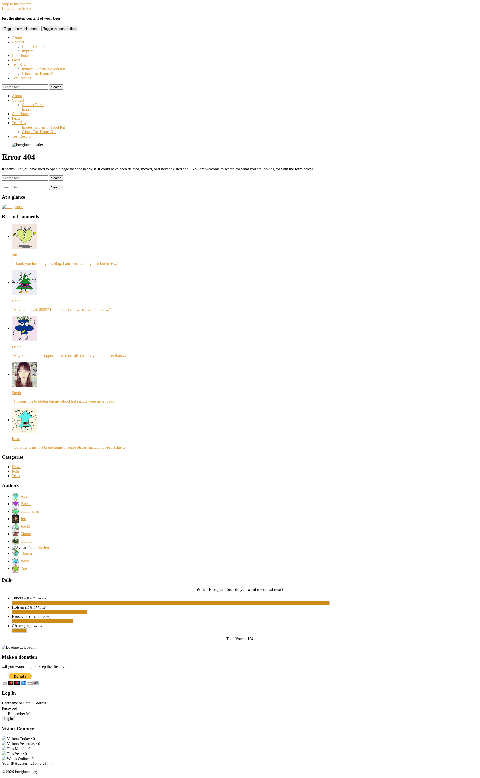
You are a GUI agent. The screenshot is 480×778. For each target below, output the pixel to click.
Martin (26, 534)
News (16, 467)
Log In (8, 719)
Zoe (24, 568)
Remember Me (20, 714)
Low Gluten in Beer (18, 8)
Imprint (28, 51)
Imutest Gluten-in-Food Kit (43, 69)
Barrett (26, 504)
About (17, 37)
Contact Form (33, 46)
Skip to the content (17, 4)
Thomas (27, 553)
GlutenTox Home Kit (39, 73)
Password (9, 708)
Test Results (21, 78)
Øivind (26, 541)
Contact (18, 42)
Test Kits (19, 64)
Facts (16, 60)
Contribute (20, 55)
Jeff (23, 519)
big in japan (30, 511)
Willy (25, 561)
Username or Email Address (24, 703)
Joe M (25, 526)
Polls (16, 471)
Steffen (43, 547)
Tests (16, 476)
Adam (25, 496)
